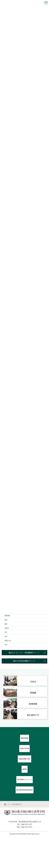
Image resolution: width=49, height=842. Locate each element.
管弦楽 (7, 628)
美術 (6, 620)
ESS (6, 632)
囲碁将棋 (7, 615)
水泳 (6, 645)
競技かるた (8, 640)
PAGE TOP (45, 815)
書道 (6, 624)
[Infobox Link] (24, 681)
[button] (24, 652)
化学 (6, 636)
